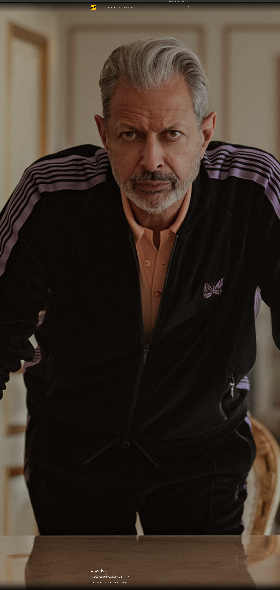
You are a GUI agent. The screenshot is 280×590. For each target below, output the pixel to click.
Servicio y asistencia (172, 1)
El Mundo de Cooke (128, 7)
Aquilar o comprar (181, 1)
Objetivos (109, 7)
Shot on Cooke (117, 7)
